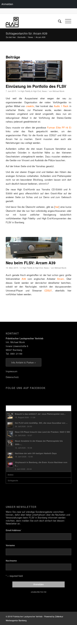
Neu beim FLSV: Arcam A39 (31, 262)
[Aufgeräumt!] (34, 71)
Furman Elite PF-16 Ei (59, 127)
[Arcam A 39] (34, 248)
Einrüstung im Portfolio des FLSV (36, 86)
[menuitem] (57, 21)
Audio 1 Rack (61, 106)
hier (57, 207)
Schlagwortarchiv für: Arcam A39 (26, 33)
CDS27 (48, 290)
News (44, 91)
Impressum (11, 371)
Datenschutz (12, 377)
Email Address (14, 530)
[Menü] (66, 21)
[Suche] (57, 21)
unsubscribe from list (38, 592)
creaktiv (30, 106)
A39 (24, 278)
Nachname (11, 560)
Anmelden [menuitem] (7, 4)
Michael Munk (58, 91)
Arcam (60, 278)
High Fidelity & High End (30, 91)
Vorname (10, 545)
